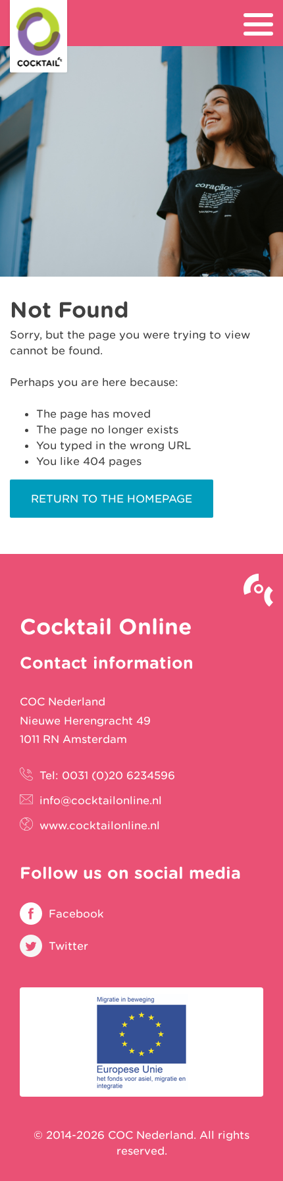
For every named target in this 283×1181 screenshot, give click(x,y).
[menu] (258, 24)
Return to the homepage (111, 498)
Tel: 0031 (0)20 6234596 (107, 775)
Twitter (68, 945)
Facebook (76, 913)
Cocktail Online (38, 36)
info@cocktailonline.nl (100, 800)
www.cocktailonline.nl (99, 825)
